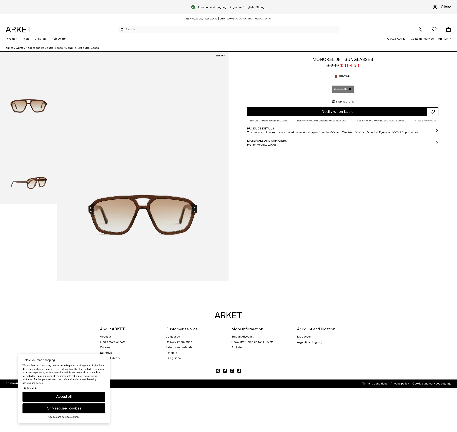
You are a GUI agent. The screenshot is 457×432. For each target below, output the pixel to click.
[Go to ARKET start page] (18, 29)
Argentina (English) (309, 342)
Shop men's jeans (259, 18)
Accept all (64, 396)
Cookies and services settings (431, 383)
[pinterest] (232, 371)
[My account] (420, 29)
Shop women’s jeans (233, 18)
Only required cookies (64, 408)
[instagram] (218, 371)
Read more (30, 387)
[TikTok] (239, 371)
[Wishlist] (434, 29)
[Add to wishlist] (432, 112)
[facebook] (225, 371)
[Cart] (448, 29)
